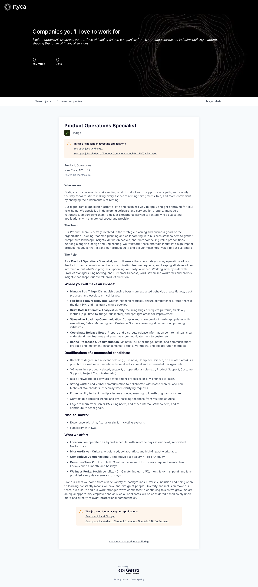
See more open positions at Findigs (129, 541)
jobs (43, 101)
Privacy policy (121, 579)
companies (69, 101)
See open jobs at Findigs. (88, 148)
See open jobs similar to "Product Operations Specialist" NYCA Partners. (115, 153)
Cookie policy (137, 579)
